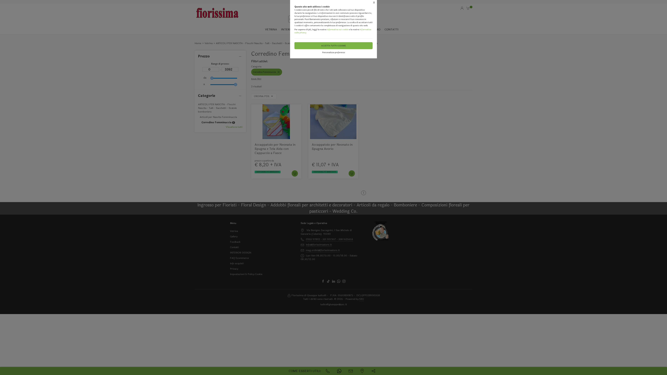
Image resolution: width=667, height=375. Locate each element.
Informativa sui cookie (337, 29)
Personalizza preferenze (333, 52)
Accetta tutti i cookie (333, 45)
